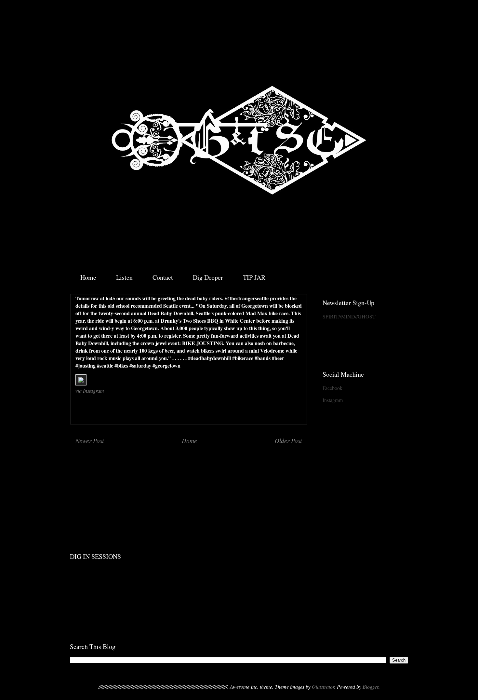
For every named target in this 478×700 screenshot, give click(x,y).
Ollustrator (323, 686)
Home (88, 277)
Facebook (332, 387)
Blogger (370, 686)
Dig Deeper (208, 277)
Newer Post (89, 440)
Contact (163, 277)
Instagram (333, 400)
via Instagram (89, 390)
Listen (124, 277)
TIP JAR (254, 277)
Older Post (288, 440)
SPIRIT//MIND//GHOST (349, 316)
